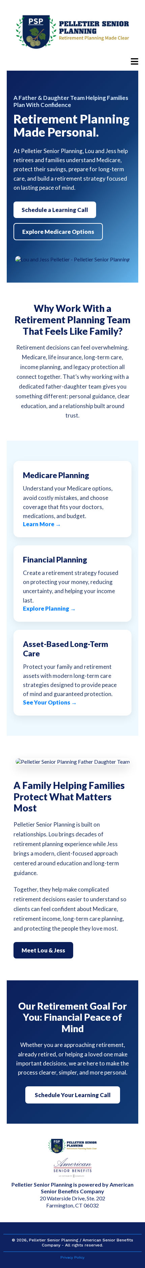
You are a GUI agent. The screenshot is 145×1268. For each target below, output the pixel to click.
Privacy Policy (72, 1257)
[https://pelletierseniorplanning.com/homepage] (72, 31)
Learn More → (42, 524)
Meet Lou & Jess (43, 950)
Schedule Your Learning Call (73, 1094)
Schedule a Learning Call (55, 209)
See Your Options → (50, 702)
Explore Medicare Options (58, 231)
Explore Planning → (49, 608)
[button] (134, 62)
